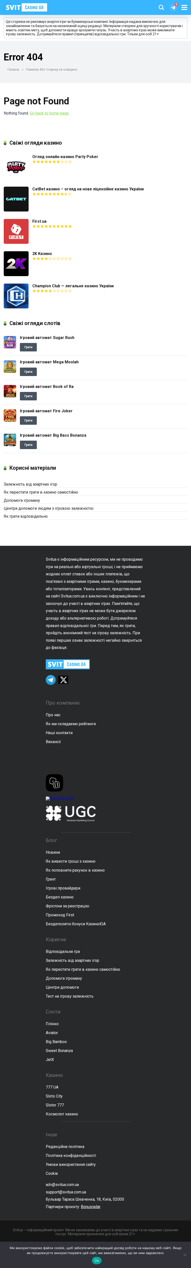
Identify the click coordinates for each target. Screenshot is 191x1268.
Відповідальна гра (63, 951)
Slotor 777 (55, 1105)
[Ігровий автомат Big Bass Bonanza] (10, 444)
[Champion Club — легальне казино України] (16, 307)
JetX (50, 1059)
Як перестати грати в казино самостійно (41, 492)
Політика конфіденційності (71, 1155)
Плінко (52, 1023)
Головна (13, 69)
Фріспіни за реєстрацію (67, 906)
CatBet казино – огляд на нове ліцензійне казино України (88, 189)
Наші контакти (59, 732)
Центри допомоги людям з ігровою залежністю (49, 508)
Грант (51, 879)
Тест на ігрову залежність (70, 996)
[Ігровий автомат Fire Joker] (10, 420)
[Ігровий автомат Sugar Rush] (10, 347)
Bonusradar (90, 1206)
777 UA (52, 1087)
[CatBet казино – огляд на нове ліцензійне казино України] (16, 210)
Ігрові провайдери (63, 888)
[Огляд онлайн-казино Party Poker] (16, 177)
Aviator (52, 1032)
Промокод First (60, 915)
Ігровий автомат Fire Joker (46, 411)
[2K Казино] (16, 274)
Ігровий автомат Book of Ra (47, 386)
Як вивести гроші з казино (71, 861)
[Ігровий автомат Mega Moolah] (10, 371)
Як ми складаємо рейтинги (71, 723)
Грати (28, 347)
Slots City (54, 1096)
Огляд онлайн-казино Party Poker (65, 156)
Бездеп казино (60, 897)
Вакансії (53, 741)
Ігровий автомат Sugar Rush (47, 337)
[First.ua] (16, 242)
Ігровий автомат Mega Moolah (49, 362)
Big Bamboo (56, 1041)
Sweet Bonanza (59, 1050)
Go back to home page (49, 113)
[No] (184, 1254)
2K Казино (42, 253)
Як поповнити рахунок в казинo (75, 870)
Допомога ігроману (22, 500)
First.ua (39, 221)
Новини (53, 852)
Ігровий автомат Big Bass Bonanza (53, 435)
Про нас (53, 715)
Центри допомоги (62, 987)
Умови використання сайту (71, 1164)
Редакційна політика (65, 1146)
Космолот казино (62, 1114)
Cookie (52, 1173)
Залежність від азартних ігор (30, 484)
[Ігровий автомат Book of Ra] (10, 396)
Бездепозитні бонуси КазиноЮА (76, 924)
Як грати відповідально (26, 516)
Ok (97, 1261)
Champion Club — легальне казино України (73, 286)
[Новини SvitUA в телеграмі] (173, 7)
